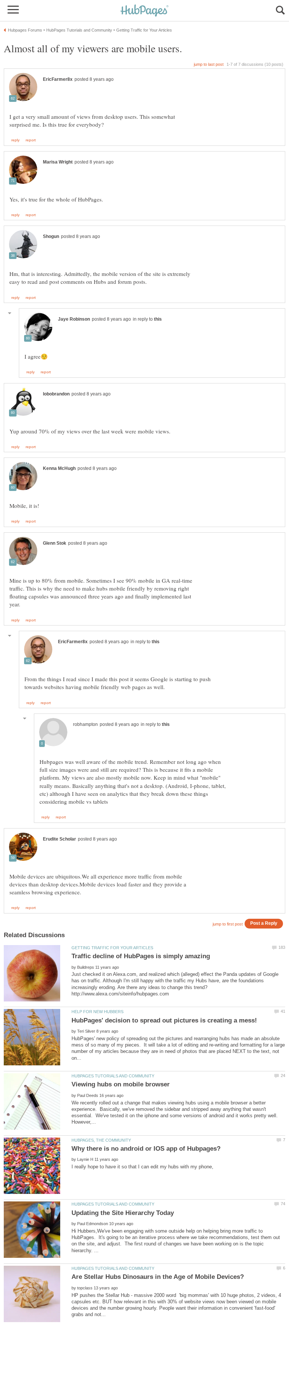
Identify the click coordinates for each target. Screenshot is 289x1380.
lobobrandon (56, 394)
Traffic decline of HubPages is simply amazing (140, 956)
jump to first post (228, 924)
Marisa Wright (58, 162)
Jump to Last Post (209, 64)
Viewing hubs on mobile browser (120, 1084)
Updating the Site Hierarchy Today (122, 1212)
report (31, 140)
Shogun (51, 236)
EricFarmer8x (58, 79)
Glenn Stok (54, 543)
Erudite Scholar (59, 839)
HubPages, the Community (101, 1140)
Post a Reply (263, 923)
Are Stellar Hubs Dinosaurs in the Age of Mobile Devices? (157, 1276)
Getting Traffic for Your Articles (112, 947)
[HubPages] (144, 11)
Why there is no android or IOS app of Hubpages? (146, 1148)
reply (15, 140)
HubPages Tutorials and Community (112, 1076)
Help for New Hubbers (97, 1011)
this (158, 319)
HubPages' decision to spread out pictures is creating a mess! (164, 1020)
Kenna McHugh (59, 468)
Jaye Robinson (74, 319)
